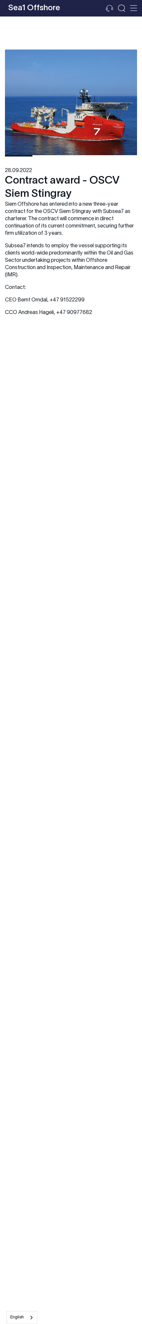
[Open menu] (133, 8)
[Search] (121, 8)
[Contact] (109, 8)
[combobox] (22, 1317)
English (17, 1317)
